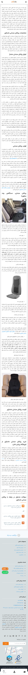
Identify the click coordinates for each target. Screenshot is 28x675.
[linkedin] (10, 636)
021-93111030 (20, 600)
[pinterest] (19, 636)
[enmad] (14, 655)
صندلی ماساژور (18, 627)
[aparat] (16, 636)
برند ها (22, 575)
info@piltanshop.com (18, 605)
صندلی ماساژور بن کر (18, 550)
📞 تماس (5, 568)
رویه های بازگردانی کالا (18, 568)
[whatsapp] (7, 636)
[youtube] (13, 636)
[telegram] (4, 636)
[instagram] (25, 636)
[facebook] (22, 636)
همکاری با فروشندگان (18, 587)
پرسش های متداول (19, 566)
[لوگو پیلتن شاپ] (14, 1)
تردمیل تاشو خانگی (19, 545)
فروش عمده (20, 589)
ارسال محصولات (20, 573)
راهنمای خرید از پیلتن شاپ (17, 571)
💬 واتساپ (5, 572)
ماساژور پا (21, 555)
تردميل (3, 624)
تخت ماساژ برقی (19, 552)
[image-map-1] (14, 647)
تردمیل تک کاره (20, 547)
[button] (14, 506)
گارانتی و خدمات (19, 591)
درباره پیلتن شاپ (19, 584)
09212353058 (20, 603)
